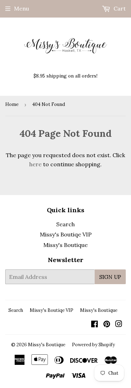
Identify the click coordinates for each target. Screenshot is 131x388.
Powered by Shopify (93, 345)
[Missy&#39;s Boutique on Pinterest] (106, 324)
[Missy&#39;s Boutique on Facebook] (94, 324)
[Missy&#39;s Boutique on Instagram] (118, 324)
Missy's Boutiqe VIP (66, 234)
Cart (119, 8)
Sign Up (110, 277)
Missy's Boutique (65, 244)
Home (12, 104)
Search (65, 224)
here (35, 164)
